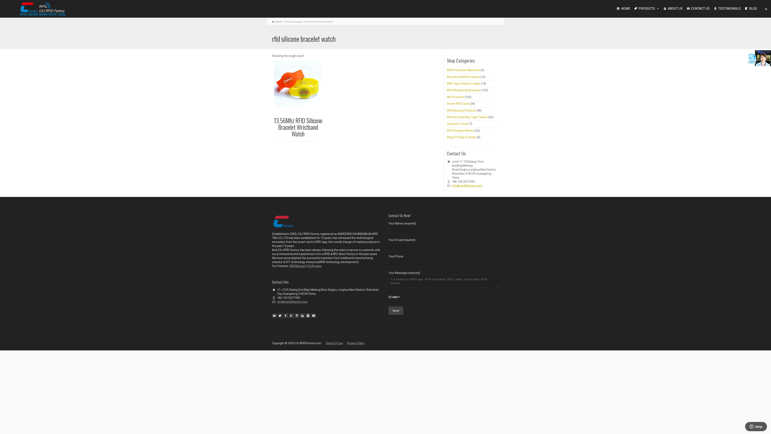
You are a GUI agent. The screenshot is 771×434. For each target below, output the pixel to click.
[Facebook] (285, 315)
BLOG (753, 8)
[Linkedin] (302, 315)
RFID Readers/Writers (460, 130)
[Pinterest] (297, 315)
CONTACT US (700, 8)
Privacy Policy (355, 343)
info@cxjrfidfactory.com (467, 185)
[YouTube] (313, 315)
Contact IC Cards (457, 123)
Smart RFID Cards (458, 103)
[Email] (274, 315)
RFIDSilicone (297, 266)
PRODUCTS (646, 8)
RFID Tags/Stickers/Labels (463, 83)
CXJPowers (314, 266)
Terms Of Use (334, 343)
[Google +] (291, 315)
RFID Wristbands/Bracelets (464, 90)
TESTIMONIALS (729, 8)
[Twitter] (280, 315)
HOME (625, 8)
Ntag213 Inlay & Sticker (461, 137)
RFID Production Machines (463, 70)
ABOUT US (675, 8)
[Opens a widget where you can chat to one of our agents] (756, 427)
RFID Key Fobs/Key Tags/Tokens (467, 117)
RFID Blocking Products (461, 110)
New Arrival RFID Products (463, 77)
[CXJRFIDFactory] (42, 8)
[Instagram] (308, 315)
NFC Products (455, 97)
